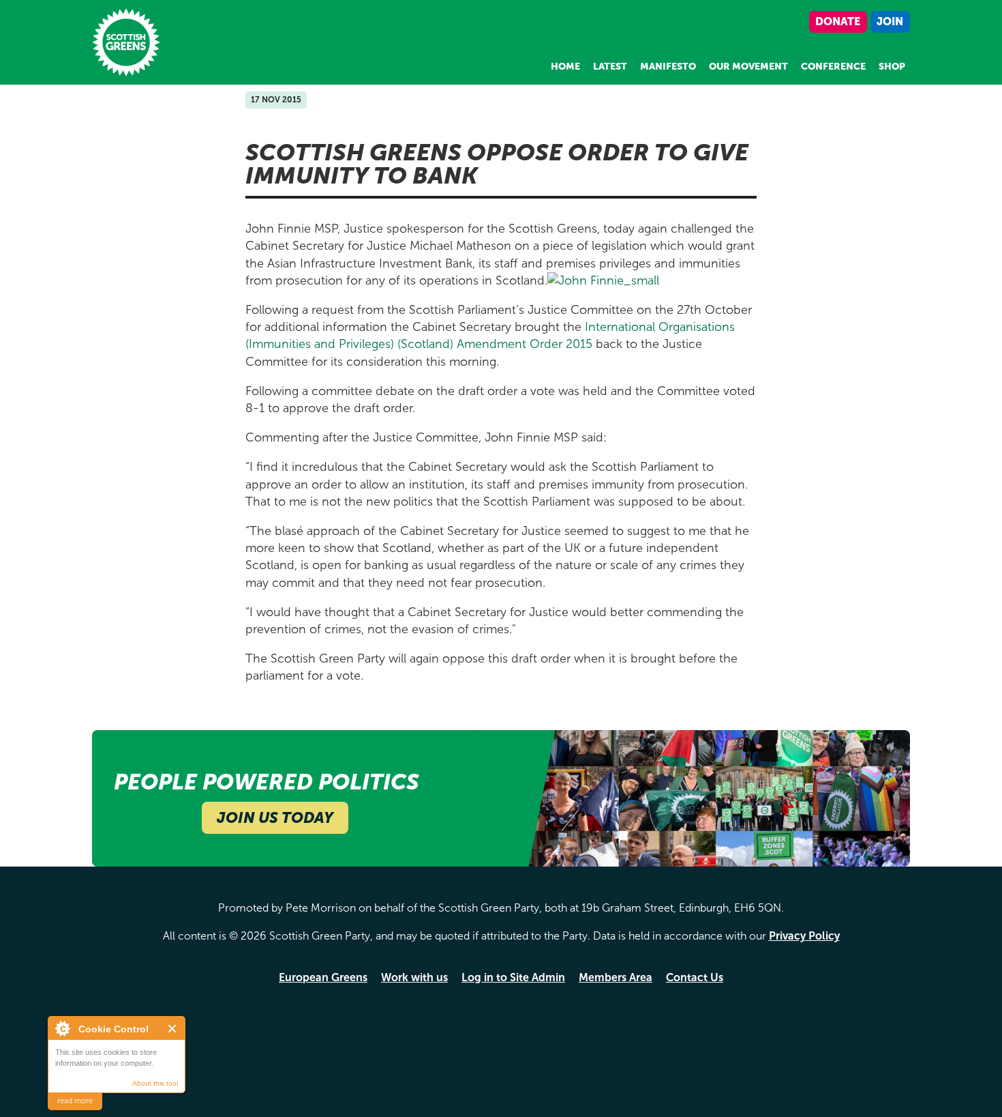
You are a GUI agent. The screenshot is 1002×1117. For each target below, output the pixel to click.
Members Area (615, 977)
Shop (892, 66)
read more (75, 1101)
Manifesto (668, 66)
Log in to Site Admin (513, 977)
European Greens (323, 977)
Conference (833, 66)
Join (890, 21)
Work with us (414, 977)
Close (172, 1028)
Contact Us (694, 977)
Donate (837, 21)
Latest (610, 66)
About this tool (155, 1083)
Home (565, 66)
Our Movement (748, 66)
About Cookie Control (62, 1028)
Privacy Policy (804, 935)
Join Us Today (275, 818)
